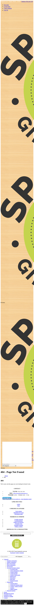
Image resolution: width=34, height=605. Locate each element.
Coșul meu (7, 6)
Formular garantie (18, 525)
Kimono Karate (14, 580)
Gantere (12, 588)
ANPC (18, 504)
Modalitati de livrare (19, 512)
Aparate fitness (14, 583)
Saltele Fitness (13, 589)
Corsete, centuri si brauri (16, 586)
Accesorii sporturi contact (13, 568)
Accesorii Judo (14, 569)
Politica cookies (19, 526)
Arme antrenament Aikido (16, 570)
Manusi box (13, 576)
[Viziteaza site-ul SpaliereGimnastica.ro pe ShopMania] (7, 499)
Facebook (12, 552)
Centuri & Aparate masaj (16, 585)
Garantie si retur (8, 595)
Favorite (6, 5)
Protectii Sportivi (11, 590)
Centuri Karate (13, 573)
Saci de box (10, 566)
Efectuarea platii (19, 514)
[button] (2, 555)
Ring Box (12, 579)
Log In (6, 10)
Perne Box (12, 578)
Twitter (17, 552)
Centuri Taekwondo (15, 575)
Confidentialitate (18, 521)
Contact (6, 598)
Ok (25, 603)
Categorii (6, 559)
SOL (18, 506)
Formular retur (18, 523)
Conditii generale (18, 519)
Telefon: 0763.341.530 (27, 1)
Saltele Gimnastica (11, 562)
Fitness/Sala (10, 582)
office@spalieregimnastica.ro (20, 493)
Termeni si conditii (8, 596)
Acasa (5, 592)
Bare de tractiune (11, 563)
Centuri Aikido (14, 572)
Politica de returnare (19, 522)
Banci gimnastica (11, 565)
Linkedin (21, 552)
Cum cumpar (8, 8)
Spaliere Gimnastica (12, 560)
